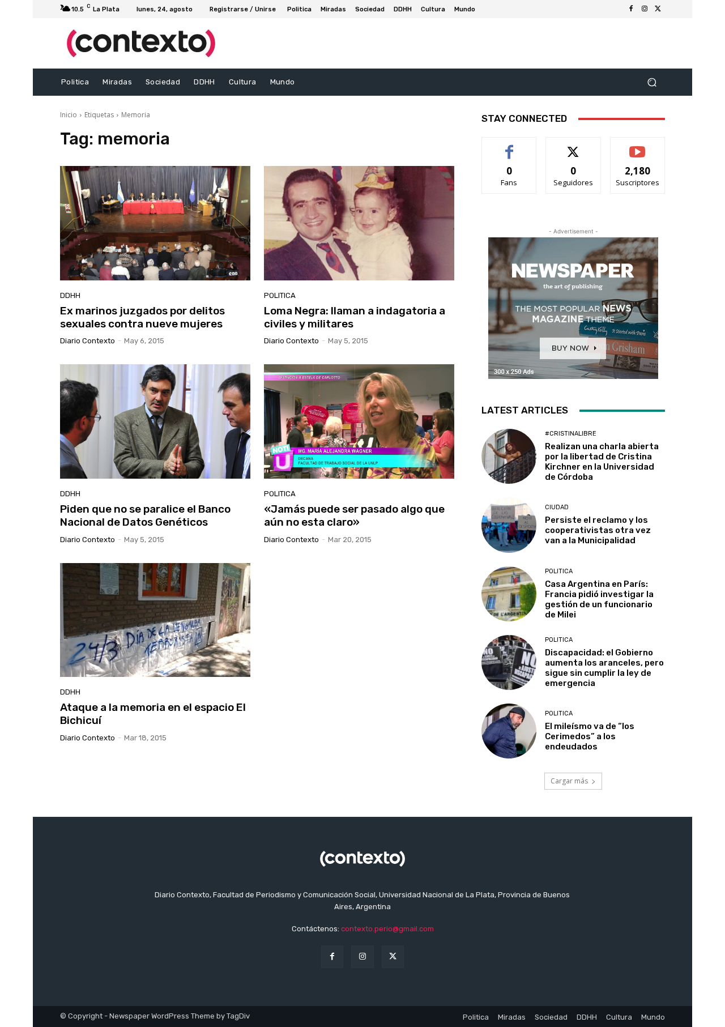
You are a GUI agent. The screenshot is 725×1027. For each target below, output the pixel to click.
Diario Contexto (87, 340)
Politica (280, 295)
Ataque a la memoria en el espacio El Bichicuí (153, 714)
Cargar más (569, 781)
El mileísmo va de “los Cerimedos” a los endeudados (589, 736)
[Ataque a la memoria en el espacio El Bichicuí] (155, 620)
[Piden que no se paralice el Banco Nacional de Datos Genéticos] (155, 421)
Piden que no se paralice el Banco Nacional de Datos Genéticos (145, 515)
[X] (658, 9)
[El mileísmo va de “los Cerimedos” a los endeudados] (508, 731)
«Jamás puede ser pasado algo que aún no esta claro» (354, 515)
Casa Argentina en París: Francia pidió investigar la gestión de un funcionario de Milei (599, 599)
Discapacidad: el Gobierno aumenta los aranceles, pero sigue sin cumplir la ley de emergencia (604, 667)
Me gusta (509, 146)
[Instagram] (644, 9)
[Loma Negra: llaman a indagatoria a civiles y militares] (359, 223)
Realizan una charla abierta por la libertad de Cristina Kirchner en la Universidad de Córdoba (602, 461)
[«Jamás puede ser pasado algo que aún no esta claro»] (359, 421)
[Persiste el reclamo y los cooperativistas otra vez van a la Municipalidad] (508, 524)
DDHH (70, 295)
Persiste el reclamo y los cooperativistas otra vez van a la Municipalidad (598, 530)
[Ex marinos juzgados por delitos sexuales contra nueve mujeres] (155, 223)
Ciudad (557, 507)
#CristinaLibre (570, 434)
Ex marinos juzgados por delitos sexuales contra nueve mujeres (142, 317)
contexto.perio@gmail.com (387, 928)
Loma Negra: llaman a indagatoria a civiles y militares (354, 317)
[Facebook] (631, 9)
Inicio (68, 115)
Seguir (573, 146)
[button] (651, 82)
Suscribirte (637, 146)
